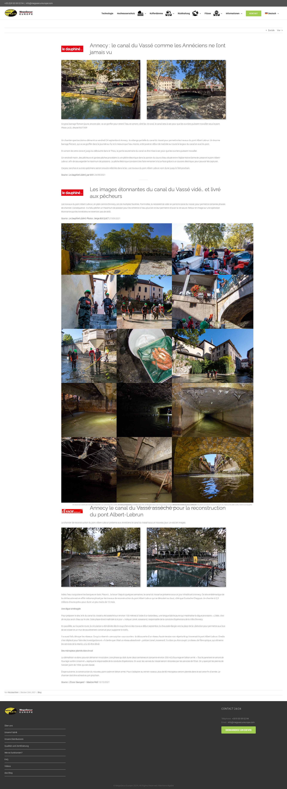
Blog (39, 692)
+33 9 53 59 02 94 (240, 718)
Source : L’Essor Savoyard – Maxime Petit (79, 682)
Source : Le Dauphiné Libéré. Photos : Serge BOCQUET (85, 218)
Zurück (271, 30)
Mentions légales (166, 785)
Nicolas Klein (13, 692)
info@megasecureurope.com (39, 3)
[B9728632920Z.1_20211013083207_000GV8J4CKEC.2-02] (186, 528)
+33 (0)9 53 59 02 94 (14, 3)
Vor (278, 30)
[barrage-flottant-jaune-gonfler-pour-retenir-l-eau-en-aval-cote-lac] (100, 61)
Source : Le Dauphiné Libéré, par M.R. (77, 175)
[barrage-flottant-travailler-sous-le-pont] (186, 61)
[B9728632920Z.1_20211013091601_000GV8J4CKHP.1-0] (100, 528)
